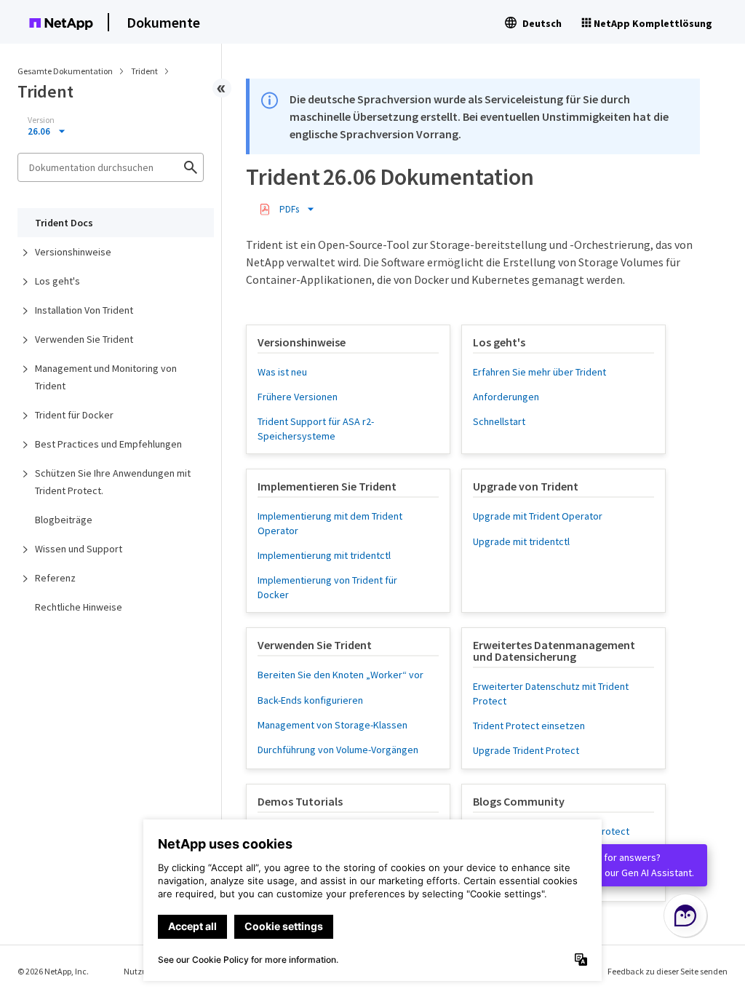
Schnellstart (499, 421)
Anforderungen (506, 396)
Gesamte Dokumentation (65, 70)
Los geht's (57, 280)
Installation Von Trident (84, 310)
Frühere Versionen (298, 396)
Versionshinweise (73, 251)
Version (41, 120)
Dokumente (163, 22)
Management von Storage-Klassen (332, 724)
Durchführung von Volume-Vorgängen (338, 749)
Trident (145, 70)
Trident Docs (64, 222)
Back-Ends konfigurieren (310, 700)
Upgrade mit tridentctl (521, 541)
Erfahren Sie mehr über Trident (539, 371)
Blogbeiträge (63, 519)
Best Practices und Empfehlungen (108, 443)
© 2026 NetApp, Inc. (53, 971)
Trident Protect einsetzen (529, 725)
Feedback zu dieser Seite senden (667, 971)
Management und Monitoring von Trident (106, 377)
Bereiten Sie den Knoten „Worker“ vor (340, 674)
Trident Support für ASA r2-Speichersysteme (316, 428)
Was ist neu (282, 371)
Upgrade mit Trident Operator (537, 516)
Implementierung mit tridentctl (324, 555)
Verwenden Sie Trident (84, 339)
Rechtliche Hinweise (78, 606)
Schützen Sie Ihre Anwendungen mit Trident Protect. (113, 481)
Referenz (55, 577)
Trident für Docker (74, 414)
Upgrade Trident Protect (526, 750)
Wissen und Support (78, 548)
